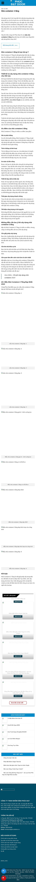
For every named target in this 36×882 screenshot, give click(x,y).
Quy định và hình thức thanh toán (10, 840)
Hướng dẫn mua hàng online (8, 849)
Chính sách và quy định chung (9, 838)
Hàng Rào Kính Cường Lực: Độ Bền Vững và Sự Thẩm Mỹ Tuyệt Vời (18, 692)
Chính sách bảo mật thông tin (8, 844)
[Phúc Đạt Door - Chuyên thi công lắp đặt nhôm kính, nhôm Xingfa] (18, 3)
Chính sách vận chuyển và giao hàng (11, 842)
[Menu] (2, 3)
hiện (16, 45)
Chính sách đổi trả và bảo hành (9, 847)
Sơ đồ (2, 851)
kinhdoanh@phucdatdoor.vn (12, 829)
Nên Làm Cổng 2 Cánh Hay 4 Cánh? (18, 653)
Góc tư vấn (4, 8)
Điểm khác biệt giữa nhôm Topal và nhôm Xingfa (18, 632)
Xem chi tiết (18, 601)
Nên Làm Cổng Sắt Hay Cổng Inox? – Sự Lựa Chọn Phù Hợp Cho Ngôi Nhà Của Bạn (18, 672)
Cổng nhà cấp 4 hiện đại (18, 598)
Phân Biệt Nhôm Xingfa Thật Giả (18, 613)
